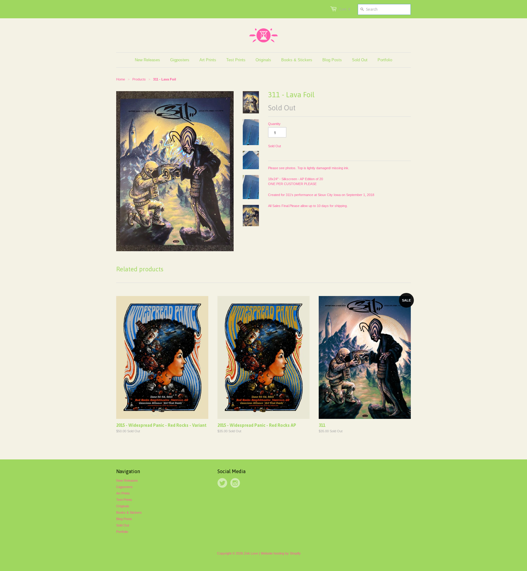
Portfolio (122, 532)
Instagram (235, 483)
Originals (122, 506)
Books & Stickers (129, 512)
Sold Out (122, 525)
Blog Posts (124, 519)
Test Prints (124, 499)
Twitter (222, 483)
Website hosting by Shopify (281, 553)
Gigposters (124, 487)
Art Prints (123, 493)
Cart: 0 (344, 9)
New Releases (127, 480)
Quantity (274, 124)
